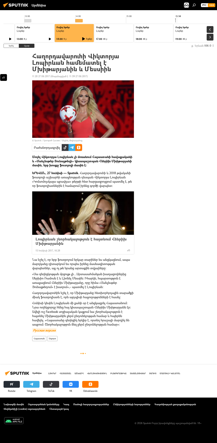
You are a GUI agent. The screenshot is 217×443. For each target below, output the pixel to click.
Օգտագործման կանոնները (43, 404)
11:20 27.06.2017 (41, 76)
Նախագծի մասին (14, 404)
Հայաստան (39, 338)
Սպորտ (52, 338)
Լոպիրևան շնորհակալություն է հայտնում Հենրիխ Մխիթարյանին (81, 241)
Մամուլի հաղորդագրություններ (91, 404)
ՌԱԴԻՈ (152, 373)
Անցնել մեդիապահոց (72, 140)
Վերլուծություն (97, 373)
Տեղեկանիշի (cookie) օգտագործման (24, 408)
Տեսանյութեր (138, 373)
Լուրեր (20, 30)
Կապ (66, 404)
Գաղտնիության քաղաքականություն (175, 404)
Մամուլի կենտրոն (170, 373)
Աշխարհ (79, 373)
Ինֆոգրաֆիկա (118, 373)
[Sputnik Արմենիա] (17, 7)
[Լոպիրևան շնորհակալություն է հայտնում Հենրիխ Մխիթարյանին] (83, 213)
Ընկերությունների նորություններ (131, 404)
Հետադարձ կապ (59, 408)
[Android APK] (13, 421)
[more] (128, 250)
